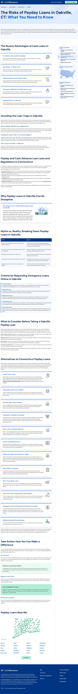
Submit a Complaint (71, 2)
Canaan (41, 652)
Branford (29, 645)
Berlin (15, 643)
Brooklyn (42, 648)
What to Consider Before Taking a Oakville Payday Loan (68, 54)
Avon (2, 648)
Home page (3, 7)
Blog (41, 670)
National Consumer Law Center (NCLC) (68, 94)
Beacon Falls (4, 652)
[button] (24, 622)
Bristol (28, 650)
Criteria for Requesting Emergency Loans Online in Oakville (67, 50)
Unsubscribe (63, 681)
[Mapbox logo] (3, 639)
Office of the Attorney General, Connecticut (68, 89)
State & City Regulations (46, 675)
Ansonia (3, 645)
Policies (61, 675)
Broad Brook (43, 643)
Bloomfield (16, 652)
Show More (26, 657)
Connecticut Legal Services (67, 91)
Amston (3, 643)
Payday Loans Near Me (66, 62)
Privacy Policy (63, 678)
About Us (42, 678)
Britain (28, 652)
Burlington (42, 650)
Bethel (15, 648)
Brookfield (42, 645)
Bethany (16, 645)
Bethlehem (16, 650)
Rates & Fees (63, 672)
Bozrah (28, 643)
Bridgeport (29, 648)
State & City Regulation (56, 2)
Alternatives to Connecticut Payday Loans (67, 57)
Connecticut (21, 7)
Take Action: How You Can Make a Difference (68, 60)
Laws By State (12, 7)
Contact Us (42, 672)
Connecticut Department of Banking (67, 86)
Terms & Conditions (64, 670)
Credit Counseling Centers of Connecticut (67, 97)
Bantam (2, 650)
